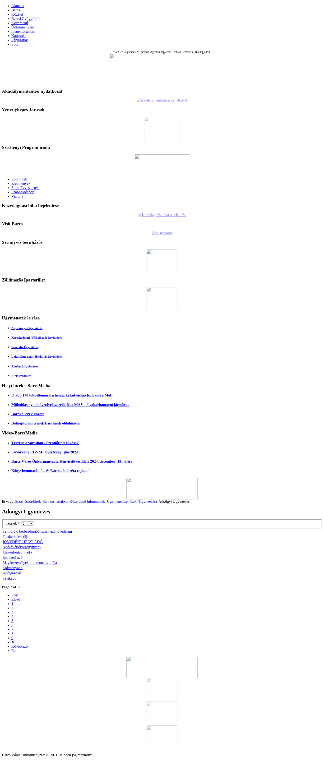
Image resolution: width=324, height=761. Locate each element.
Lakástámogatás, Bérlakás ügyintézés (36, 356)
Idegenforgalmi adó (17, 552)
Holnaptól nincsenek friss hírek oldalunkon (45, 423)
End (14, 651)
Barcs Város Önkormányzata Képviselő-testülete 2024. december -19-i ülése (71, 461)
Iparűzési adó (13, 557)
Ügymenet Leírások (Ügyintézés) (132, 501)
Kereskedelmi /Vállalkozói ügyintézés (36, 337)
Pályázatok (19, 40)
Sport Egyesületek (25, 188)
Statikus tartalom (55, 501)
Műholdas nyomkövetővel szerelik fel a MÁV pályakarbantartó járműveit (70, 405)
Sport (15, 44)
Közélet (17, 14)
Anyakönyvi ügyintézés (26, 328)
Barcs (15, 10)
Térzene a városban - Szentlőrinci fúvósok (45, 443)
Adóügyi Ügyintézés (24, 366)
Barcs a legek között (27, 414)
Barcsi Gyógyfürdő (25, 19)
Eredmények (20, 183)
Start (14, 595)
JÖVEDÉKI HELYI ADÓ (23, 542)
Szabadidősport (22, 192)
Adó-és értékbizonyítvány (22, 547)
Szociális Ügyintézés (24, 347)
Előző (15, 599)
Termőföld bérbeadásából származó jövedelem (37, 531)
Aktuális (17, 6)
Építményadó (13, 568)
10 (13, 642)
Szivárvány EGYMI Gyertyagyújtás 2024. (45, 452)
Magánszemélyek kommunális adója (30, 563)
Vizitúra (17, 196)
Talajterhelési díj (15, 537)
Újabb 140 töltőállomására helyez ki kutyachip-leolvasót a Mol (61, 395)
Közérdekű (19, 23)
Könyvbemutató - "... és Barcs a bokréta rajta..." (50, 471)
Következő (19, 646)
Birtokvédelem (21, 376)
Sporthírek (19, 179)
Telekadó (9, 578)
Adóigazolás (12, 573)
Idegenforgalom (23, 31)
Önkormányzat (22, 27)
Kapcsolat (18, 36)
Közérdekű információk (87, 501)
